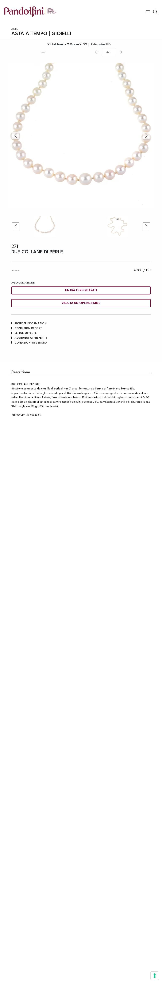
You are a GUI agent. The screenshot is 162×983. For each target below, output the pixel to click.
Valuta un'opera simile (81, 303)
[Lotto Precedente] (97, 52)
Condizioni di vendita (31, 342)
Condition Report (28, 328)
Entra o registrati (81, 290)
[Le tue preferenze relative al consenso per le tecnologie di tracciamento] (155, 976)
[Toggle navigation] (147, 11)
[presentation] (15, 135)
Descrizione (20, 372)
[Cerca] (155, 11)
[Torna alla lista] (66, 52)
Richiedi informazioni (31, 323)
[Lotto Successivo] (120, 52)
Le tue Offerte (26, 333)
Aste (14, 29)
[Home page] (30, 11)
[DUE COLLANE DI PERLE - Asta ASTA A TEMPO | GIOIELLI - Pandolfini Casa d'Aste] (81, 135)
